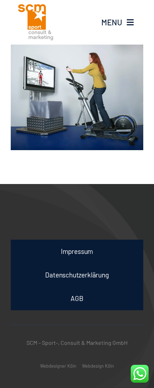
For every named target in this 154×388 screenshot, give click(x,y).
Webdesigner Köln (58, 366)
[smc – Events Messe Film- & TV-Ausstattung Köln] (44, 22)
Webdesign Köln (98, 366)
